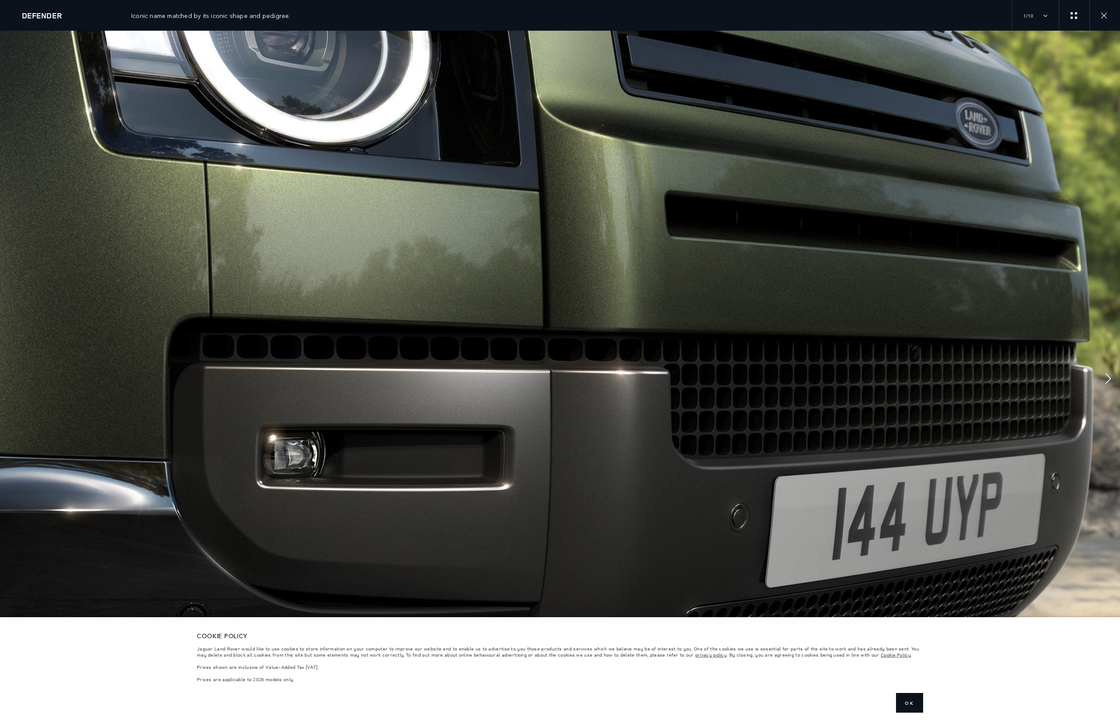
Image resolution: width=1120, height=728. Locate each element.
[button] (1108, 379)
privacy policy (711, 655)
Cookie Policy (896, 655)
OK (909, 703)
